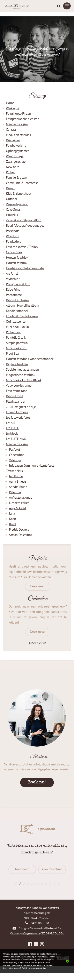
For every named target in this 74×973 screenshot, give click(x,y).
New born (12, 167)
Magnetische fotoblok (20, 375)
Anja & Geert (17, 508)
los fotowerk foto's (18, 417)
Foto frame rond (16, 391)
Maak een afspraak (18, 135)
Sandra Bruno (18, 487)
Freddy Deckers (19, 529)
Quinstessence (15, 321)
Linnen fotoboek (17, 412)
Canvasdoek (14, 252)
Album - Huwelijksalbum (22, 305)
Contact (11, 129)
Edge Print (13, 289)
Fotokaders (13, 241)
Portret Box (13, 332)
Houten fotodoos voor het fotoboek (29, 359)
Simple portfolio (17, 343)
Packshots (12, 231)
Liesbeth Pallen (19, 503)
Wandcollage (14, 156)
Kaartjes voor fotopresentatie (25, 268)
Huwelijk (12, 215)
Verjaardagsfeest (17, 204)
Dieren (10, 188)
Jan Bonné (16, 476)
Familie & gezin (16, 177)
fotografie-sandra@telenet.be (39, 928)
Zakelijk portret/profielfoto (23, 220)
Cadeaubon (16, 455)
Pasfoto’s (14, 449)
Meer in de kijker (17, 124)
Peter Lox (15, 492)
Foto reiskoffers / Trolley (22, 247)
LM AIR (10, 423)
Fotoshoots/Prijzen (18, 113)
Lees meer (22, 869)
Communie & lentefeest (22, 183)
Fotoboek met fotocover (22, 316)
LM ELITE (12, 428)
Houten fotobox (16, 263)
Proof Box (12, 353)
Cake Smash (14, 209)
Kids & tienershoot (18, 193)
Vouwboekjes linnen (19, 385)
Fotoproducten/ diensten (22, 119)
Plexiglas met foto (18, 284)
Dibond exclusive (17, 300)
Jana (12, 513)
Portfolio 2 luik (16, 337)
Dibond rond (14, 396)
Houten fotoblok (17, 257)
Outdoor (11, 199)
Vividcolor (12, 279)
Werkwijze (12, 108)
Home (10, 103)
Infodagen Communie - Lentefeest (31, 465)
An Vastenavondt (20, 497)
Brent (12, 524)
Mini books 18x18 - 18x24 (23, 380)
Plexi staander (15, 401)
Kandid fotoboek (17, 311)
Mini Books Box (16, 348)
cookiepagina (39, 968)
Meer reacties (52, 869)
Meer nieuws (37, 643)
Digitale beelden (17, 364)
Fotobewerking (16, 145)
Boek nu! (37, 782)
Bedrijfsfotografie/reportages (25, 225)
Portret (10, 172)
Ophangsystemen (17, 151)
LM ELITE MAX (16, 439)
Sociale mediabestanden (22, 369)
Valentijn (15, 460)
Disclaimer (13, 140)
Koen (12, 519)
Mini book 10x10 (17, 327)
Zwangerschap (15, 161)
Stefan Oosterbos (20, 535)
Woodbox (12, 236)
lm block (12, 433)
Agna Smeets (18, 481)
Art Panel (12, 273)
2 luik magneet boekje (21, 407)
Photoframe (14, 295)
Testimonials (14, 471)
